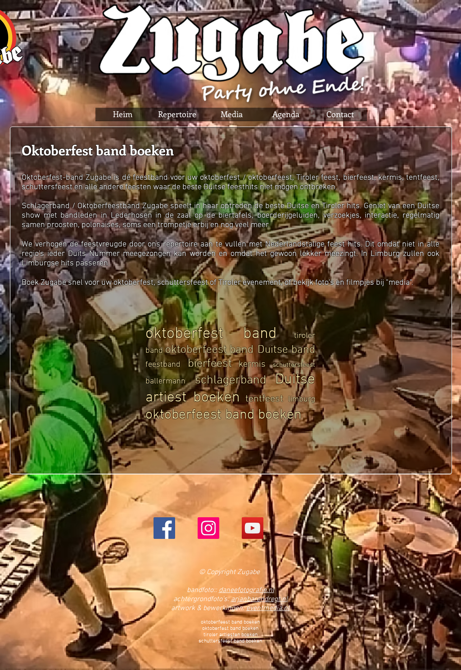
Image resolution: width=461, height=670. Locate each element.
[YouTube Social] (252, 528)
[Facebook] (164, 528)
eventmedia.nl (267, 608)
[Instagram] (208, 528)
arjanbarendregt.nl (259, 599)
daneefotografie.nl (246, 590)
